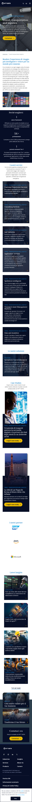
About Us (20, 763)
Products (6, 766)
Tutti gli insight (16, 688)
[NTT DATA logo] (6, 3)
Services (5, 763)
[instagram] (8, 754)
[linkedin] (12, 754)
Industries (5, 54)
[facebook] (4, 754)
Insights (20, 759)
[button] (24, 3)
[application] (16, 795)
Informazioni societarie (11, 782)
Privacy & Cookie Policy (10, 786)
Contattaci (8, 38)
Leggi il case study (12, 441)
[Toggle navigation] (30, 3)
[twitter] (17, 754)
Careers (19, 766)
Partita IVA (6, 778)
